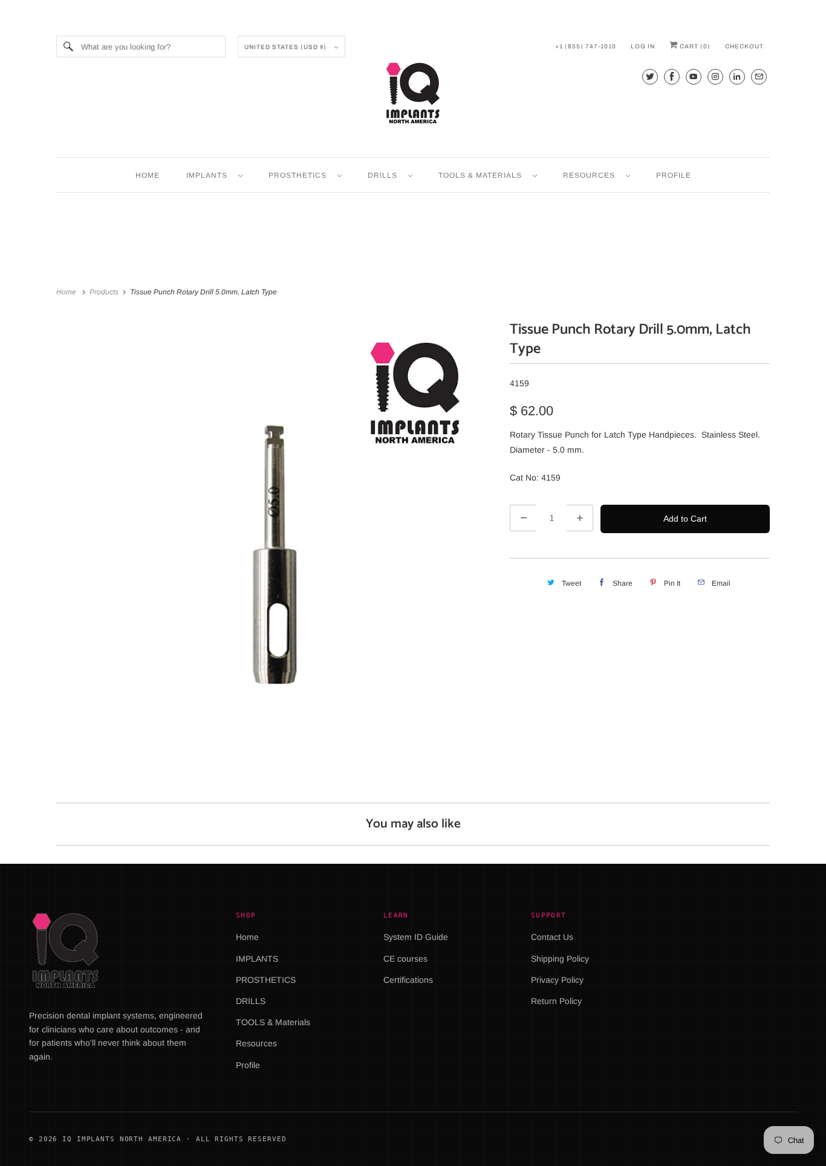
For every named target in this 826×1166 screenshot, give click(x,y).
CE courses (405, 959)
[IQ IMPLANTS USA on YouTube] (693, 76)
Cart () (694, 46)
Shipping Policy (560, 959)
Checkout (744, 46)
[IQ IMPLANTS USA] (413, 95)
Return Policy (556, 1001)
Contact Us (552, 937)
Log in (643, 46)
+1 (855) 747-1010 (585, 46)
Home (147, 175)
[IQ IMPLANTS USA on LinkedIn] (737, 76)
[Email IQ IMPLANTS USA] (759, 76)
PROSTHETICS (299, 175)
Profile (673, 175)
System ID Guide (415, 937)
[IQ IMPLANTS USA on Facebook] (672, 76)
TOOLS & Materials (482, 175)
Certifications (408, 980)
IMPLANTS (209, 175)
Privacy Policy (557, 980)
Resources (591, 175)
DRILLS (385, 175)
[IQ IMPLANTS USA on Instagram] (715, 76)
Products (104, 292)
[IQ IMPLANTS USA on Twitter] (650, 76)
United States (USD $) (286, 47)
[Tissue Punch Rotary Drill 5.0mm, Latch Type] (277, 538)
